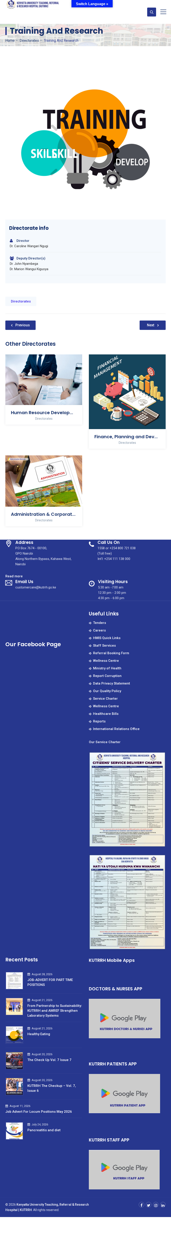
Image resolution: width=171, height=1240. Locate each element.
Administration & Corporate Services (44, 514)
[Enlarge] (160, 757)
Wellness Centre (106, 661)
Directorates (21, 301)
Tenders (99, 623)
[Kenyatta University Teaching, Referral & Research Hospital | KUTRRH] (33, 5)
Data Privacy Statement (111, 683)
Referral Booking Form (111, 653)
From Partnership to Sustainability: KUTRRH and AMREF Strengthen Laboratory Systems (54, 1011)
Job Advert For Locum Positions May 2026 (38, 1112)
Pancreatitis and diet (44, 1130)
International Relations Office (116, 729)
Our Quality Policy (107, 691)
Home (10, 40)
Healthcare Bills (105, 714)
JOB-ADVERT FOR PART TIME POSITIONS (50, 982)
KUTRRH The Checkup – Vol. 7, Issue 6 (51, 1088)
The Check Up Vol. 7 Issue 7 (49, 1060)
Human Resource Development (44, 412)
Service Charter (105, 699)
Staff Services (104, 646)
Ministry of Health (107, 668)
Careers (99, 630)
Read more (14, 576)
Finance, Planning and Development (127, 437)
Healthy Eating (38, 1034)
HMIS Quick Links (106, 638)
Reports (99, 721)
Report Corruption (107, 676)
